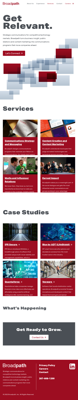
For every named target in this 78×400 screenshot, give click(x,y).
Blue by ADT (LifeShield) (56, 244)
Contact (59, 3)
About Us (30, 3)
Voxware (47, 281)
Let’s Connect (12, 53)
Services (50, 3)
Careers (68, 3)
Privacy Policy (47, 365)
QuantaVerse (12, 281)
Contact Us (38, 337)
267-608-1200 (47, 378)
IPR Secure (11, 244)
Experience (40, 3)
